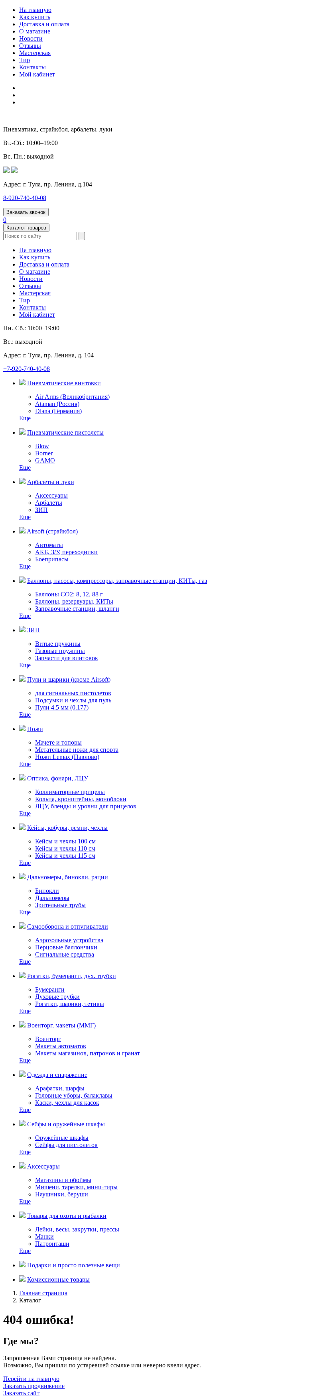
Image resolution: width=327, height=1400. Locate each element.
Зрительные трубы (60, 905)
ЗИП (41, 509)
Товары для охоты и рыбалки (66, 1215)
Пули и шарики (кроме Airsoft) (68, 679)
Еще (25, 418)
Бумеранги (50, 989)
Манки (44, 1236)
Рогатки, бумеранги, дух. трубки (71, 976)
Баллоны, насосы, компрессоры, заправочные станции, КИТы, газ (117, 580)
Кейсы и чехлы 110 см (65, 848)
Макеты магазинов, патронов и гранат (87, 1053)
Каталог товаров (26, 228)
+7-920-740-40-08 (26, 368)
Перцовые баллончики (66, 947)
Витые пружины (58, 643)
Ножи (35, 728)
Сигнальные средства (64, 954)
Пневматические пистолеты (65, 432)
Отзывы (30, 45)
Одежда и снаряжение (57, 1074)
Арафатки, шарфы (60, 1088)
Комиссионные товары (58, 1279)
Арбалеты (48, 502)
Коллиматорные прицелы (70, 791)
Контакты (32, 67)
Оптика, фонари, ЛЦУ (57, 778)
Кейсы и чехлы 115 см (65, 855)
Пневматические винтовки (64, 383)
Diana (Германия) (58, 411)
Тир (24, 60)
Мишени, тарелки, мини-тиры (76, 1187)
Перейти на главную (31, 1378)
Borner (44, 453)
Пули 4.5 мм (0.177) (62, 707)
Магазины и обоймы (63, 1179)
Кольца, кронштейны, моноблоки (80, 799)
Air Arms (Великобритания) (72, 396)
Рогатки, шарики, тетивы (69, 1003)
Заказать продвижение (34, 1385)
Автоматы (49, 544)
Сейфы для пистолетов (66, 1144)
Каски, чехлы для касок (67, 1102)
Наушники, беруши (61, 1194)
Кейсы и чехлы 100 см (65, 841)
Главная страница (43, 1293)
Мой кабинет (37, 74)
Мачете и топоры (58, 742)
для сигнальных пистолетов (73, 693)
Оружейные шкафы (62, 1137)
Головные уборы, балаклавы (73, 1095)
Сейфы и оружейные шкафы (66, 1124)
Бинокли (47, 890)
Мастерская (35, 52)
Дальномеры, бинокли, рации (67, 877)
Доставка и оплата (44, 24)
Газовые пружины (60, 650)
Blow (42, 446)
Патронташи (52, 1243)
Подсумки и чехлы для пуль (73, 700)
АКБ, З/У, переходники (66, 552)
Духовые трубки (57, 996)
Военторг (48, 1038)
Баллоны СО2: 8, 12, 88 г (69, 594)
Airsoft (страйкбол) (52, 531)
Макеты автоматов (60, 1046)
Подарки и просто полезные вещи (73, 1265)
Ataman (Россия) (57, 403)
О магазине (34, 31)
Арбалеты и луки (50, 481)
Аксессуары (51, 495)
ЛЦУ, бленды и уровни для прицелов (85, 806)
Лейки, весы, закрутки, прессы (77, 1229)
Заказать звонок (25, 212)
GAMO (45, 460)
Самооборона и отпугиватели (67, 926)
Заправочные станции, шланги (77, 608)
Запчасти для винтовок (66, 658)
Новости (31, 38)
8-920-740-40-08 (24, 197)
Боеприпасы (52, 559)
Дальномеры (52, 897)
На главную (35, 9)
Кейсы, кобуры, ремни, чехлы (67, 827)
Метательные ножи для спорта (76, 749)
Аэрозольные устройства (69, 940)
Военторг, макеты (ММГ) (61, 1025)
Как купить (34, 17)
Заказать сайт (21, 1393)
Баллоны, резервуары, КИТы (74, 601)
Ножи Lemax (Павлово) (67, 756)
